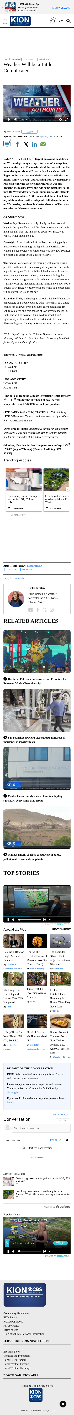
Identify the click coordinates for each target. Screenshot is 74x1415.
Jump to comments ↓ (14, 578)
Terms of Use (10, 1329)
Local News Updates (14, 1359)
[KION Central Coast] (25, 21)
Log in (56, 1115)
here (9, 1102)
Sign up (64, 1115)
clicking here (14, 1092)
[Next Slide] (68, 489)
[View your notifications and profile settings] (67, 1140)
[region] (37, 1161)
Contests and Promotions (16, 1355)
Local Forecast (34, 566)
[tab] (13, 1140)
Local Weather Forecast (16, 1363)
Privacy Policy (11, 1325)
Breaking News (11, 1351)
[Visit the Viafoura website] (63, 1206)
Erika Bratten (13, 131)
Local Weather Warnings (16, 1368)
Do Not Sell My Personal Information (23, 1333)
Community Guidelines (16, 1313)
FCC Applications (13, 1321)
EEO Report (10, 1317)
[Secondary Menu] (7, 21)
